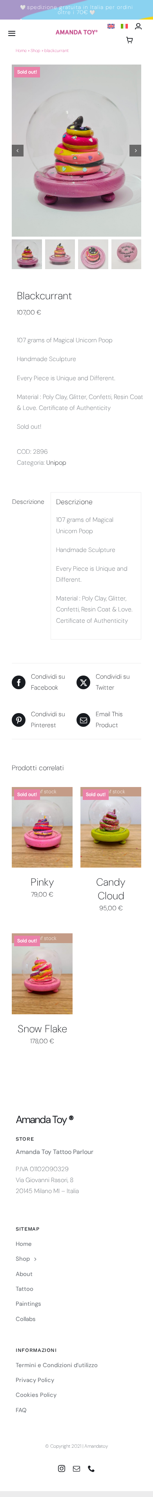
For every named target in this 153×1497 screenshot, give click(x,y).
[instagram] (61, 1468)
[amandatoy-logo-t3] (76, 33)
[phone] (91, 1468)
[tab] (29, 502)
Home (21, 50)
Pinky (42, 882)
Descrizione (28, 502)
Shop (35, 50)
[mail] (76, 1468)
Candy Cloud (111, 888)
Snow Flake (42, 1028)
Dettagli (42, 828)
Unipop (56, 462)
